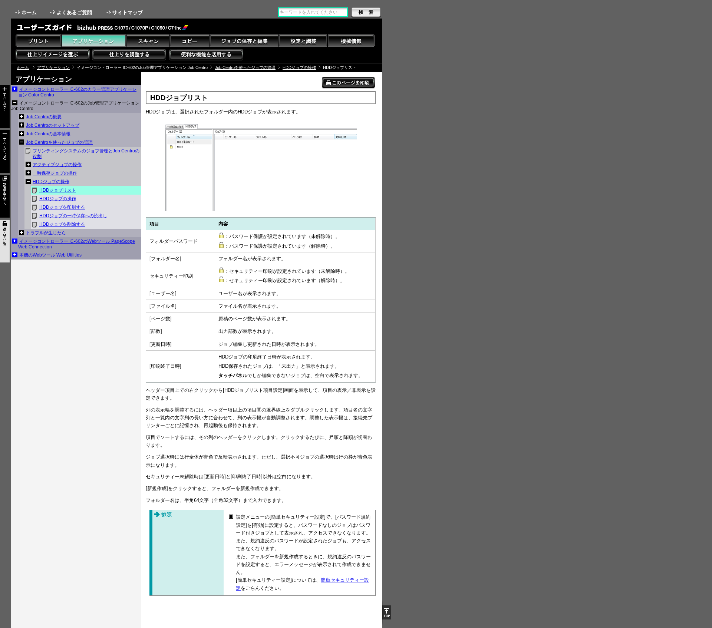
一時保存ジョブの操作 (55, 173)
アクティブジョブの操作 (57, 164)
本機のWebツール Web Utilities (50, 255)
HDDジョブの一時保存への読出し (73, 216)
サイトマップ (125, 12)
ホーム (26, 12)
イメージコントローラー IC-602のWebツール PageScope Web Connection (76, 244)
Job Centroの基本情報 (48, 134)
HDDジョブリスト (57, 190)
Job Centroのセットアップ (52, 125)
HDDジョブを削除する (62, 224)
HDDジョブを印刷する (62, 207)
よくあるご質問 (71, 12)
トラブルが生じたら (46, 233)
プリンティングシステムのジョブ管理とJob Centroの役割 (86, 154)
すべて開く (5, 106)
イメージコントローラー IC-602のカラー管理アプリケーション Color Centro (77, 92)
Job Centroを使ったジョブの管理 (245, 67)
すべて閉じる (5, 151)
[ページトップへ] (386, 612)
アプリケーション (53, 67)
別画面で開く (5, 196)
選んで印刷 (5, 241)
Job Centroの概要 (44, 117)
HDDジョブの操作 (299, 67)
